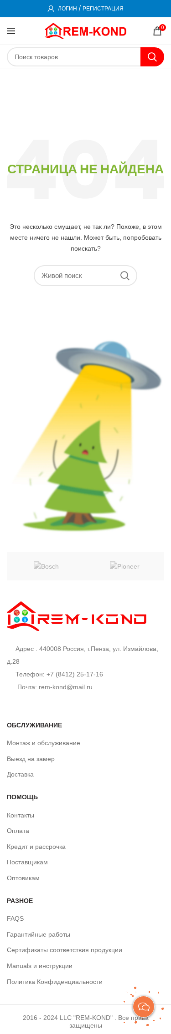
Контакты (20, 815)
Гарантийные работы (38, 934)
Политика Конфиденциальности (55, 981)
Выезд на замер (31, 758)
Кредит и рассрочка (36, 846)
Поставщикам (27, 862)
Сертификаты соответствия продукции (64, 949)
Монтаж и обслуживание (43, 742)
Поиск (152, 56)
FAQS (15, 918)
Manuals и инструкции (40, 965)
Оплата (18, 830)
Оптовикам (23, 878)
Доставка (20, 774)
